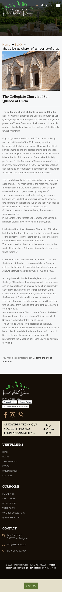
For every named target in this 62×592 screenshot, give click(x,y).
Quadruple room (11, 518)
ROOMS (5, 457)
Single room (8, 499)
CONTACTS (7, 476)
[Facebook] (5, 415)
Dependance (8, 494)
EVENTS (5, 466)
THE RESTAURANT (10, 461)
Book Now (31, 585)
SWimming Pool (9, 471)
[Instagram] (12, 415)
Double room (9, 503)
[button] (56, 53)
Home (5, 452)
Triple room (8, 508)
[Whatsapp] (20, 415)
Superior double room (13, 513)
